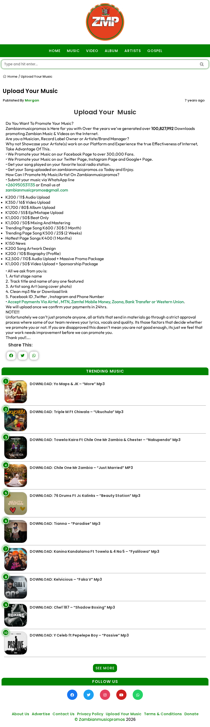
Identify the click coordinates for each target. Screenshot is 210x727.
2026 (131, 719)
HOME (54, 50)
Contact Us (63, 713)
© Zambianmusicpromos (100, 719)
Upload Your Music (123, 713)
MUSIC (73, 50)
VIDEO (92, 50)
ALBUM (111, 50)
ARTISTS (132, 50)
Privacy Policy (90, 713)
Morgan (32, 100)
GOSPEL (154, 50)
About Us (20, 713)
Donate (191, 713)
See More (105, 668)
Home (12, 76)
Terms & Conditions (163, 713)
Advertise (41, 713)
